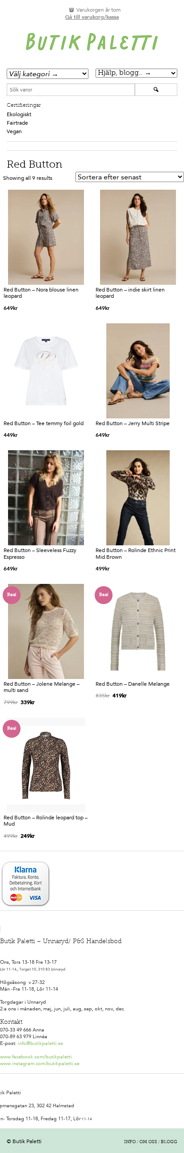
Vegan (14, 131)
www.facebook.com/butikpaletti (36, 1057)
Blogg (169, 1142)
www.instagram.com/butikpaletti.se (39, 1063)
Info (130, 1142)
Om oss (148, 1142)
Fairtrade (17, 123)
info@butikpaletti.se (40, 1043)
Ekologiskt (19, 114)
